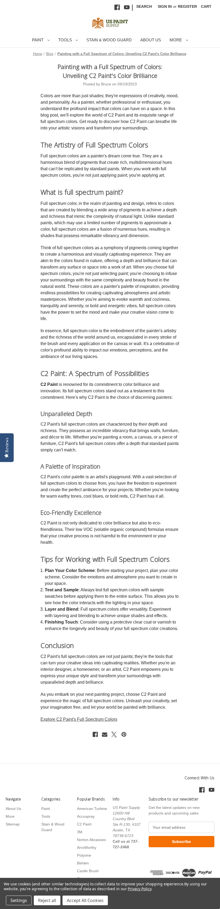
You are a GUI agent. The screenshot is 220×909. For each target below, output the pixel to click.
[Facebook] (117, 7)
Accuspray (86, 816)
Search (144, 6)
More (176, 40)
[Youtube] (127, 7)
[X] (114, 734)
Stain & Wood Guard (109, 40)
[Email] (104, 734)
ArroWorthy (86, 847)
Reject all (47, 900)
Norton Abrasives (91, 840)
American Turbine (92, 808)
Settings (18, 900)
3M (79, 832)
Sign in (165, 6)
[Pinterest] (124, 734)
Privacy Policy (139, 888)
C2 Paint (84, 824)
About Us (150, 40)
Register (187, 6)
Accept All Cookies (85, 900)
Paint (38, 40)
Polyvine (84, 855)
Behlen (83, 863)
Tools (65, 40)
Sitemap (13, 824)
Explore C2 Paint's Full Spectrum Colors (79, 719)
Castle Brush (88, 871)
